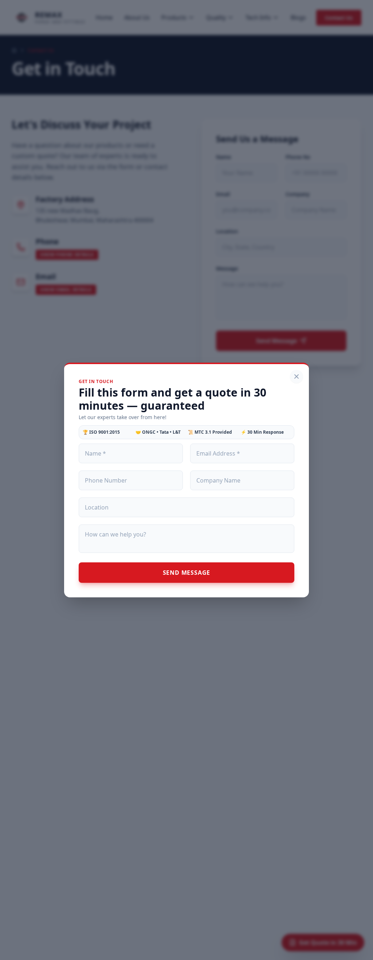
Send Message (187, 573)
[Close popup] (296, 376)
